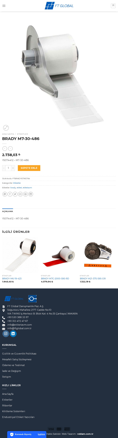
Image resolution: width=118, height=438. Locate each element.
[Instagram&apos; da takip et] (5, 333)
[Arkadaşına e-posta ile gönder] (20, 194)
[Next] (116, 262)
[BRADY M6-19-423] (20, 255)
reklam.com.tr (85, 434)
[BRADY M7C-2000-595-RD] (59, 255)
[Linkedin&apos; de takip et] (13, 333)
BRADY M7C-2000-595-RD (55, 278)
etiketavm (27, 188)
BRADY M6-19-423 (11, 278)
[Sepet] (113, 5)
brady (13, 188)
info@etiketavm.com (19, 324)
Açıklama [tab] (7, 211)
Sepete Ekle (29, 168)
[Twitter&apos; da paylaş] (15, 194)
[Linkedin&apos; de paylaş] (30, 194)
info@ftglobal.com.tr (19, 328)
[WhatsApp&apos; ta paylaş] (4, 194)
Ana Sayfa (8, 134)
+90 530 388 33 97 (18, 317)
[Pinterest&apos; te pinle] (25, 194)
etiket (19, 188)
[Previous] (2, 262)
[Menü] (4, 5)
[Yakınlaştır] (6, 128)
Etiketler (22, 134)
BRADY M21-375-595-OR (93, 278)
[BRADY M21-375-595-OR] (98, 255)
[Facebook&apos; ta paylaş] (10, 194)
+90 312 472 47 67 (17, 321)
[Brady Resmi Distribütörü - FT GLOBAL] (59, 5)
